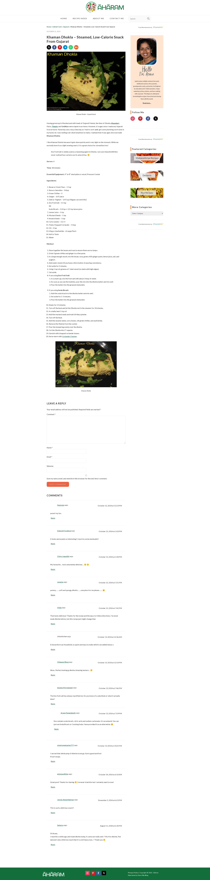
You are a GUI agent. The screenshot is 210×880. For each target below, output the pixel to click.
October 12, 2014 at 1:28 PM (110, 557)
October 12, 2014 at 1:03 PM (110, 531)
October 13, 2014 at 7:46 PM (110, 688)
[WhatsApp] (71, 47)
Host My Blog (143, 875)
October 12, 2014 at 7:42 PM (110, 608)
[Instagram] (132, 118)
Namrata (60, 505)
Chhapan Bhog (63, 662)
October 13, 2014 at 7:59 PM (110, 713)
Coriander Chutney (69, 336)
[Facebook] (54, 47)
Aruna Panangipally (68, 713)
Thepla (55, 126)
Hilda (59, 608)
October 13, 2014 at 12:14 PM (110, 662)
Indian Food (57, 27)
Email (49, 457)
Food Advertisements (144, 27)
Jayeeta (60, 582)
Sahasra (60, 825)
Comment (51, 414)
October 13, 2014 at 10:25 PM (110, 746)
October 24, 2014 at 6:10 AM (110, 774)
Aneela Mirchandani (65, 688)
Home (49, 27)
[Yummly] (76, 47)
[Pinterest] (60, 47)
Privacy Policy (133, 873)
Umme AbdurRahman (65, 800)
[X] (49, 47)
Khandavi (115, 123)
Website (50, 466)
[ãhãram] (105, 10)
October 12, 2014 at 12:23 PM (110, 506)
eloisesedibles (62, 774)
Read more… (147, 103)
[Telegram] (65, 47)
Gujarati (66, 27)
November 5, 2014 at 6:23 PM (110, 800)
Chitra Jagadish (63, 556)
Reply (53, 518)
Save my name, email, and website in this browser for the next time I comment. (77, 478)
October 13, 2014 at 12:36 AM (110, 637)
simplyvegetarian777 (65, 745)
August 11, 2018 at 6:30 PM (111, 826)
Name (50, 448)
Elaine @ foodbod (64, 531)
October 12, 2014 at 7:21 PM (110, 582)
